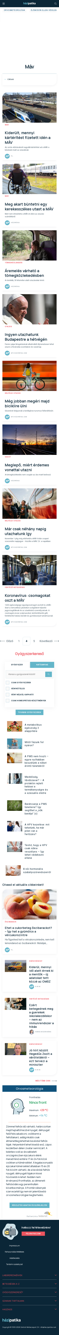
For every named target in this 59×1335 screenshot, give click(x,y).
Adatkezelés (15, 1258)
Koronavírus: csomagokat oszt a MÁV (27, 598)
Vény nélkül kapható (22, 695)
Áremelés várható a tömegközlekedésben (24, 273)
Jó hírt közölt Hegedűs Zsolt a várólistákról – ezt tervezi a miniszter (40, 1057)
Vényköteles (18, 689)
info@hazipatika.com (48, 1327)
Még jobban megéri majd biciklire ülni (27, 403)
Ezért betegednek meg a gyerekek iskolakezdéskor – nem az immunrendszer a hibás (41, 1015)
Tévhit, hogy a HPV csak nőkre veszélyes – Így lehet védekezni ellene (36, 851)
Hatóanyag (42, 665)
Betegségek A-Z (11, 1283)
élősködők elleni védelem (44, 10)
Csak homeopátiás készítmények (28, 701)
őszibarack (10, 922)
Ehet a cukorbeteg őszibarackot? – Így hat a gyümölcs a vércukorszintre (28, 931)
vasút (8, 457)
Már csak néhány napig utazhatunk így (25, 531)
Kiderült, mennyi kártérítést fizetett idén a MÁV (28, 137)
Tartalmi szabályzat (14, 1264)
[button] (29, 1275)
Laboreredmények (12, 1275)
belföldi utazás (13, 393)
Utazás (8, 327)
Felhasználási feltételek (14, 1252)
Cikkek (10, 79)
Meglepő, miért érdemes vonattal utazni (27, 467)
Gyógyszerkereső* (12, 1292)
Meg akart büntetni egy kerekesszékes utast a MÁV (29, 206)
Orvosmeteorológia (14, 10)
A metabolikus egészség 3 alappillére (33, 728)
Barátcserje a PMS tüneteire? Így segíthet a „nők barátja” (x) (36, 809)
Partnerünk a (32, 1216)
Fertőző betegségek (15, 587)
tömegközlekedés (14, 263)
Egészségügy (35, 961)
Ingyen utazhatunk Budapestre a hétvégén (26, 337)
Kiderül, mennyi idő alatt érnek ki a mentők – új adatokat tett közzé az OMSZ (41, 974)
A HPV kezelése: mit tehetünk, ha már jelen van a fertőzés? (37, 829)
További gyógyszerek (29, 712)
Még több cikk (42, 1081)
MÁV (7, 125)
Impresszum (14, 1245)
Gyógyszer (17, 665)
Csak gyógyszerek (21, 683)
